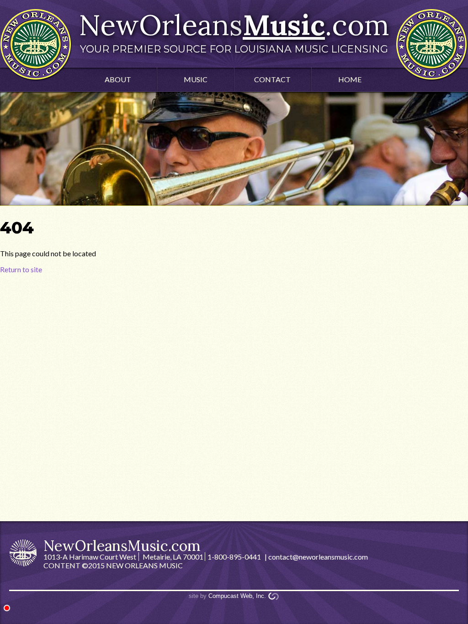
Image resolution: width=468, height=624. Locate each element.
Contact (272, 79)
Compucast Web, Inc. (237, 595)
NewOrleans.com (234, 31)
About (118, 79)
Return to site (21, 269)
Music (195, 79)
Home (350, 79)
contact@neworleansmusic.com (318, 556)
